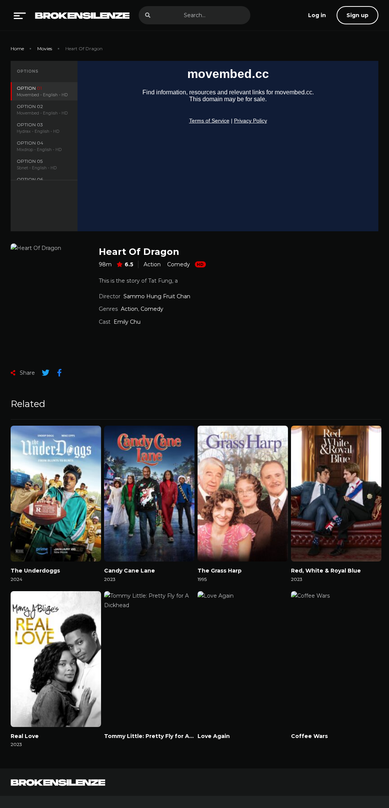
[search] (148, 15)
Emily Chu (127, 321)
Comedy (178, 264)
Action (152, 264)
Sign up (357, 15)
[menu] (20, 15)
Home (17, 48)
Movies (44, 48)
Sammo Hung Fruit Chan (156, 296)
